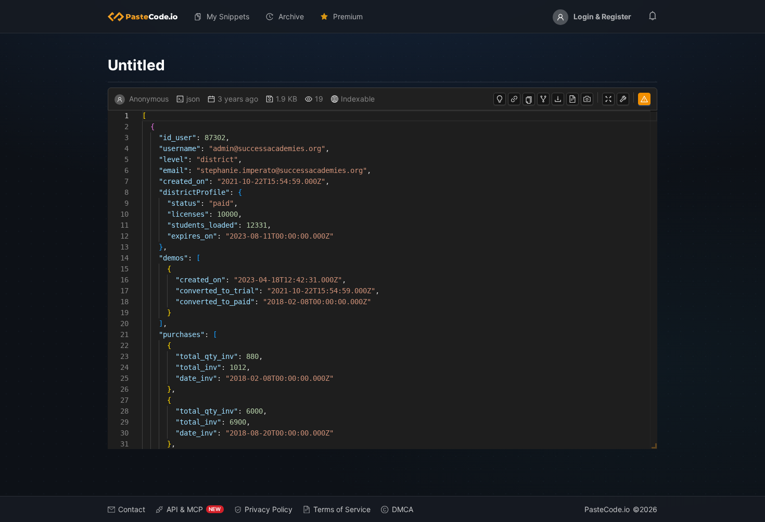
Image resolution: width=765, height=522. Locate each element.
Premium (348, 16)
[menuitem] (147, 16)
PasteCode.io (607, 509)
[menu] (383, 16)
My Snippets (228, 16)
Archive (291, 16)
